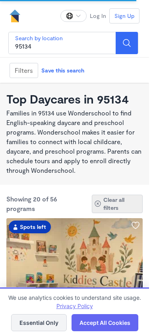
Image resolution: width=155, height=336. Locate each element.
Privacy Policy (74, 306)
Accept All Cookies (104, 322)
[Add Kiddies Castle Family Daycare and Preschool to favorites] (135, 225)
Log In (98, 15)
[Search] (127, 43)
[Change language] (73, 16)
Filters (24, 70)
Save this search (62, 70)
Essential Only (38, 322)
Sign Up (124, 15)
